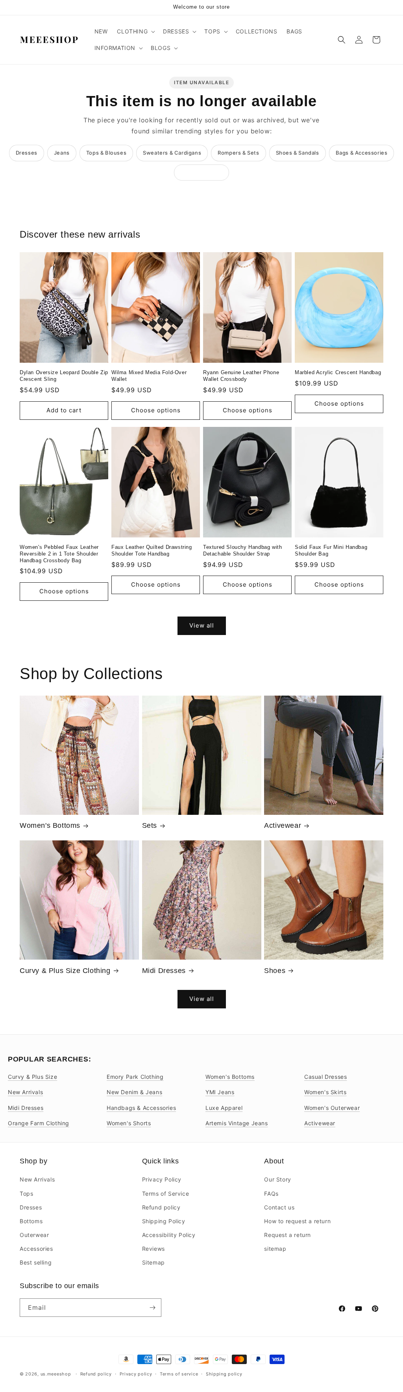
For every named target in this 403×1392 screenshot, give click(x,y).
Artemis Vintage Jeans (236, 1123)
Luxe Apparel (223, 1107)
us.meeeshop (56, 1374)
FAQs (271, 1193)
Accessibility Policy (169, 1234)
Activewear (282, 825)
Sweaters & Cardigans (172, 153)
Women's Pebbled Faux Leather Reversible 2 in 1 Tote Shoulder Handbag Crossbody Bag (59, 553)
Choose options (156, 410)
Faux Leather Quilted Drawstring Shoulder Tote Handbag (151, 550)
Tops (26, 1193)
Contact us (279, 1207)
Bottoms (31, 1221)
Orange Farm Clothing (38, 1123)
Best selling (36, 1262)
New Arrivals (25, 1092)
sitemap (275, 1248)
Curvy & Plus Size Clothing (65, 971)
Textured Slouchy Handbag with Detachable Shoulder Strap (242, 550)
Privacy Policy (161, 1179)
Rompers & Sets (238, 153)
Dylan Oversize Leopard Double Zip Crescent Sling (64, 375)
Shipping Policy (163, 1221)
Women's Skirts (325, 1092)
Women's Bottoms (50, 825)
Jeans (62, 153)
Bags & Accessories (362, 153)
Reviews (153, 1248)
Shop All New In (201, 172)
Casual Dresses (325, 1076)
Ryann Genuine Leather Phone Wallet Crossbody (241, 375)
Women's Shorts (129, 1123)
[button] (135, 31)
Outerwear (34, 1234)
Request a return (287, 1234)
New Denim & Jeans (134, 1092)
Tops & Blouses (106, 153)
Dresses (26, 153)
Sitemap (153, 1262)
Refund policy (161, 1207)
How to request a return (297, 1221)
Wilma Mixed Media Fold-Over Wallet (149, 375)
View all (201, 625)
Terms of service (179, 1374)
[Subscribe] (152, 1307)
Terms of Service (165, 1193)
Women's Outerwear (332, 1107)
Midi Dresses (164, 971)
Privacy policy (136, 1374)
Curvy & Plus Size (32, 1076)
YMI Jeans (219, 1092)
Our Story (277, 1179)
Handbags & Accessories (141, 1107)
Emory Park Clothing (135, 1076)
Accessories (36, 1248)
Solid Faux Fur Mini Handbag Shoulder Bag (331, 550)
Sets (149, 825)
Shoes (274, 971)
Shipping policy (224, 1374)
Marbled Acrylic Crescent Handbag (338, 372)
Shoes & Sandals (297, 153)
